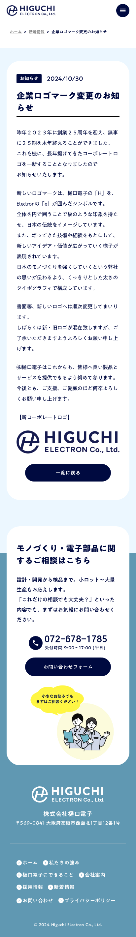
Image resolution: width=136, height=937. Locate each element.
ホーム (16, 32)
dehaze (122, 10)
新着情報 (37, 32)
